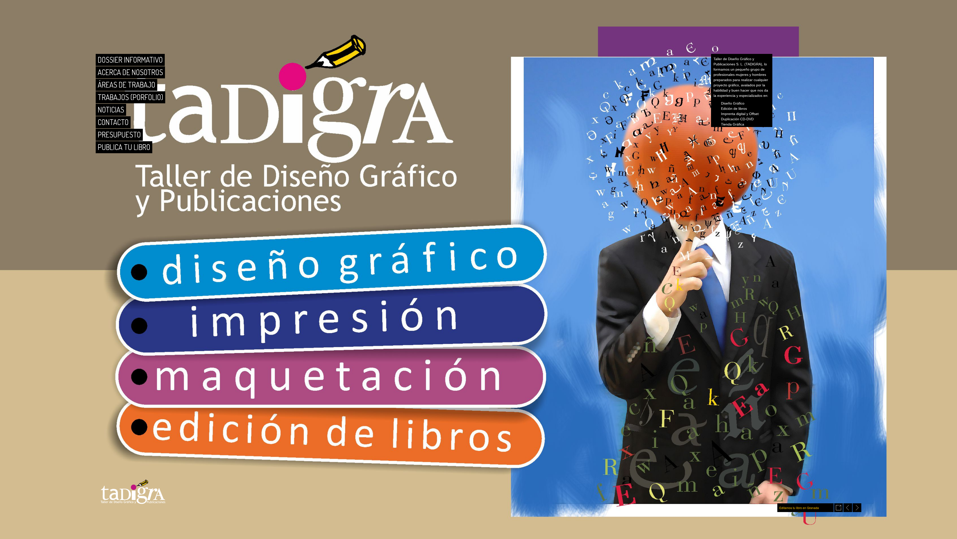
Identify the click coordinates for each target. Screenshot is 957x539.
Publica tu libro (124, 147)
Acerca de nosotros (130, 72)
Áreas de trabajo (126, 84)
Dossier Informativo (130, 59)
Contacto (113, 122)
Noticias (111, 109)
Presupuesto (119, 134)
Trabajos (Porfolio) (130, 97)
